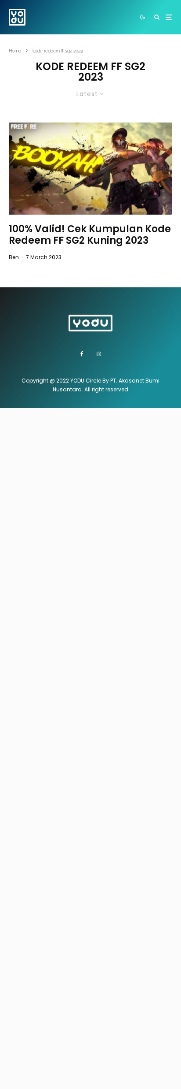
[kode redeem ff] (90, 168)
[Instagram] (99, 354)
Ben (14, 257)
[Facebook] (82, 354)
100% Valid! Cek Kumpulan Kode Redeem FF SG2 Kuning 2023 (90, 235)
